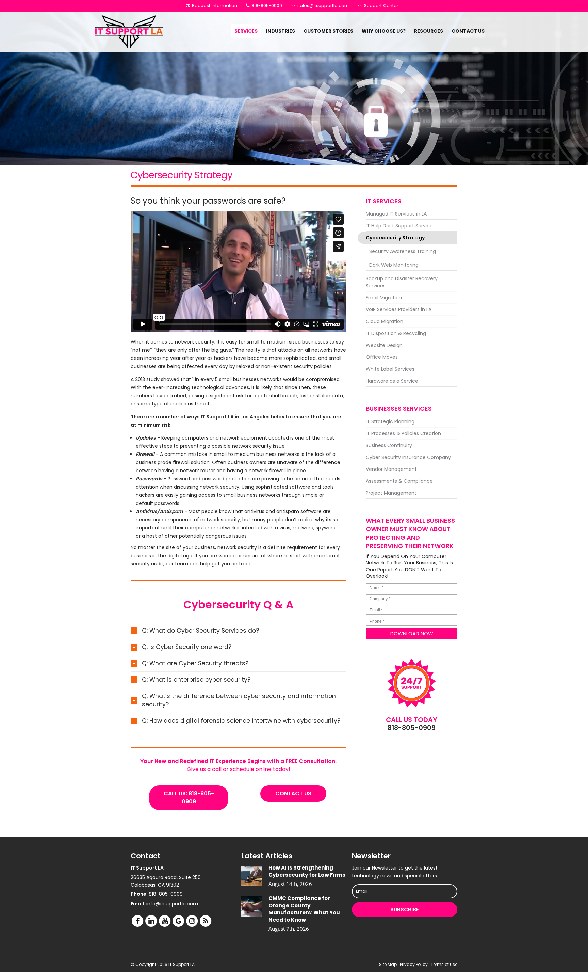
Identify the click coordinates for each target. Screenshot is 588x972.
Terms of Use (444, 964)
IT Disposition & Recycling (396, 333)
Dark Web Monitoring (394, 264)
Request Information (214, 5)
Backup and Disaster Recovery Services (402, 282)
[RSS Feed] (205, 920)
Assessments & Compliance (399, 481)
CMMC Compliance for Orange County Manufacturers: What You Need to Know (304, 909)
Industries (280, 31)
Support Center (380, 5)
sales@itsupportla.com (323, 5)
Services (246, 31)
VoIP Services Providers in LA (398, 309)
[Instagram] (192, 920)
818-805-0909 (266, 5)
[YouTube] (165, 920)
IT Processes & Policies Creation (403, 433)
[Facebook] (137, 920)
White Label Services (390, 369)
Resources (428, 31)
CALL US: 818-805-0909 (189, 798)
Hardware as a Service (392, 381)
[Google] (178, 920)
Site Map (388, 964)
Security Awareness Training (402, 251)
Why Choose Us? (384, 31)
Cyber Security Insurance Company (408, 457)
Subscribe (404, 909)
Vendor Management (391, 469)
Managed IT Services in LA (396, 213)
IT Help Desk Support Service (399, 225)
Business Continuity (389, 445)
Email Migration (384, 297)
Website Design (384, 345)
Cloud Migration (384, 321)
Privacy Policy (414, 964)
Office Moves (382, 357)
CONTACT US (293, 793)
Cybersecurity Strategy (395, 237)
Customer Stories (328, 31)
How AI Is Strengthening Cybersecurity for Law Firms (306, 871)
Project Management (391, 493)
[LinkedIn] (151, 920)
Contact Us (468, 31)
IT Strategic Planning (390, 421)
